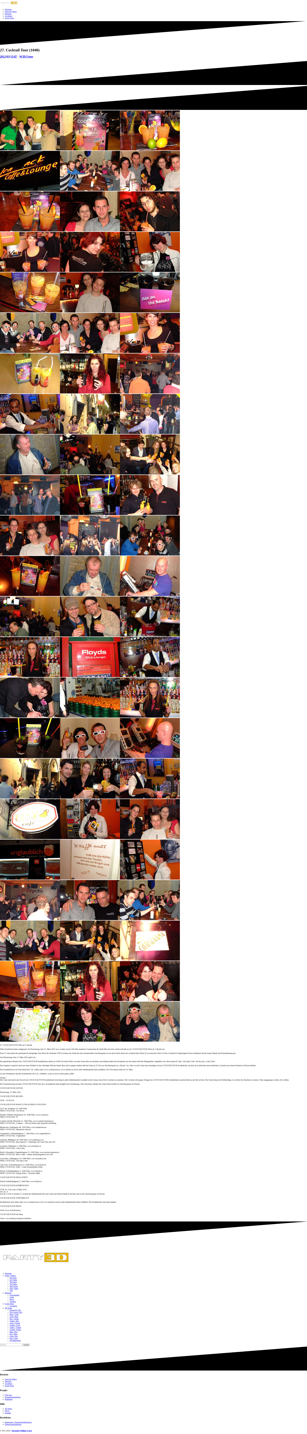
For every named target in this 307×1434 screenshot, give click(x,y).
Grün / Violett (15, 1323)
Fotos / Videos (10, 1276)
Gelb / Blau (14, 1317)
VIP (11, 1291)
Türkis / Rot (14, 1321)
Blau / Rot (13, 1332)
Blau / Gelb (14, 1315)
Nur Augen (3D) (16, 1312)
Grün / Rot (14, 1336)
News (12, 1299)
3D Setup (8, 1308)
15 (11, 56)
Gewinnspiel (14, 1295)
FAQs (7, 1411)
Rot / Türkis (14, 1319)
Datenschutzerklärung (13, 1424)
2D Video (13, 1280)
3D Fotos (27, 56)
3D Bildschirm (15, 1341)
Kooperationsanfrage (13, 1397)
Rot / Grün (14, 1338)
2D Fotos (13, 1278)
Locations (8, 16)
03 (8, 56)
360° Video (14, 1289)
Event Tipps (9, 18)
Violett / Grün (15, 1325)
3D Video (13, 1284)
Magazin (8, 14)
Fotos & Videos (11, 12)
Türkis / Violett (15, 1328)
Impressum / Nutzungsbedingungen (18, 1422)
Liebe (12, 1297)
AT (15, 56)
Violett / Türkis (15, 1330)
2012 (3, 56)
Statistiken (9, 1399)
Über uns (8, 1395)
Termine (13, 1302)
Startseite (8, 9)
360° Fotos (14, 1286)
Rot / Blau (13, 1334)
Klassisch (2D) (15, 1310)
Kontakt (8, 1413)
